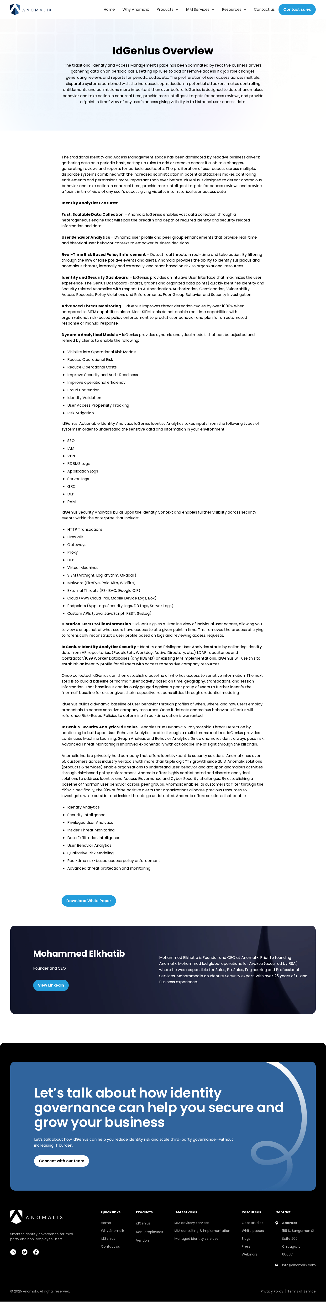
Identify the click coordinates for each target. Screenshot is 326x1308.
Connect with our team (61, 1161)
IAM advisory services (192, 1222)
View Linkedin (51, 985)
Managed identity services (196, 1238)
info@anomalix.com (299, 1265)
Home (109, 9)
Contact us (264, 9)
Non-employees (149, 1231)
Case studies (252, 1222)
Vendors (143, 1240)
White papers (253, 1230)
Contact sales (297, 9)
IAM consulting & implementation (202, 1230)
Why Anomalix (135, 9)
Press (246, 1246)
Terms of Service (301, 1291)
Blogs (246, 1238)
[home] (30, 9)
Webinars (249, 1254)
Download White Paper (88, 901)
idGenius (108, 1238)
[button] (167, 9)
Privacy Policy (272, 1291)
